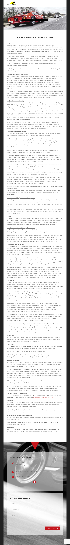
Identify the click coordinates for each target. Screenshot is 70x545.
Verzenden (52, 528)
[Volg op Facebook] (34, 481)
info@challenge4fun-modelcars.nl (43, 397)
